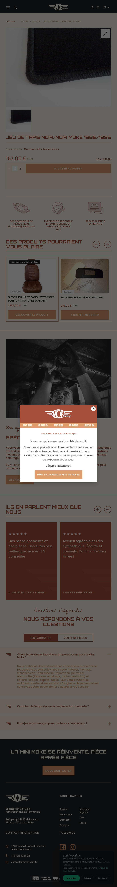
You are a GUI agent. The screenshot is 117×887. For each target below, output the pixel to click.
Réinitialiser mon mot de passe (58, 474)
